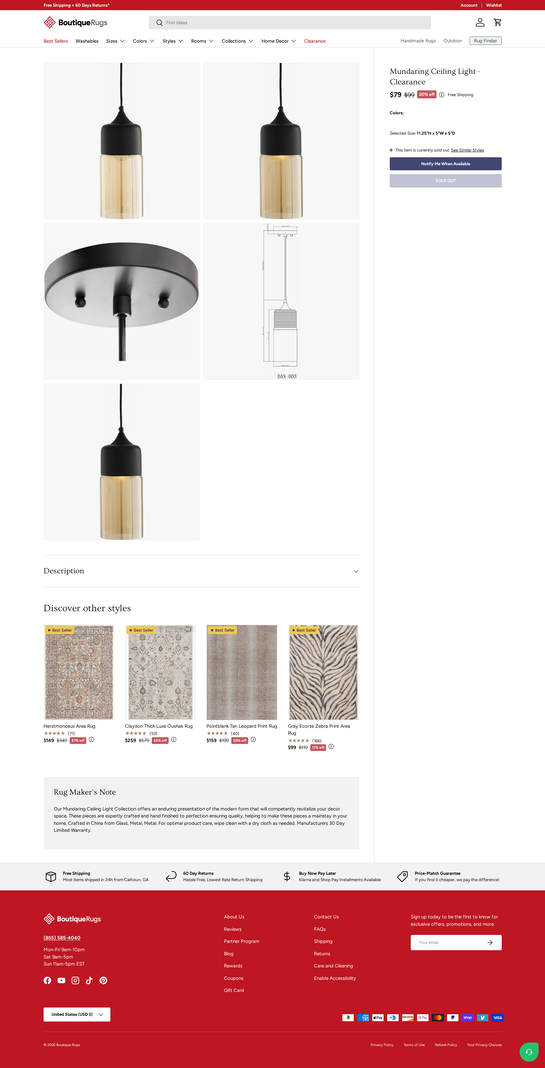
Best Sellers (56, 41)
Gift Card (234, 990)
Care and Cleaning (333, 966)
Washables (87, 41)
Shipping (323, 941)
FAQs (320, 929)
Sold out (446, 180)
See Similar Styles (467, 149)
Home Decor (275, 41)
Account (469, 5)
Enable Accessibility (335, 978)
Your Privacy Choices (484, 1045)
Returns (322, 954)
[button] (498, 22)
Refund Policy (446, 1045)
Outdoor (453, 41)
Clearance (314, 41)
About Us (234, 917)
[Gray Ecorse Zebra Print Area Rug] (323, 672)
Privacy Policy (382, 1045)
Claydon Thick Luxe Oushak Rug (159, 726)
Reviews (232, 929)
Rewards (233, 966)
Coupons (233, 978)
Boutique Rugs (68, 1045)
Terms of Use (414, 1045)
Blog (229, 954)
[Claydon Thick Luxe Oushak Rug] (160, 672)
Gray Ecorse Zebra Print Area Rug (319, 729)
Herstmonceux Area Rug (69, 726)
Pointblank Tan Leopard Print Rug (241, 726)
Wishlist (494, 5)
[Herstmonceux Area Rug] (79, 672)
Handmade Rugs (418, 41)
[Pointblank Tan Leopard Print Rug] (242, 672)
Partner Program (241, 941)
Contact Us (326, 917)
